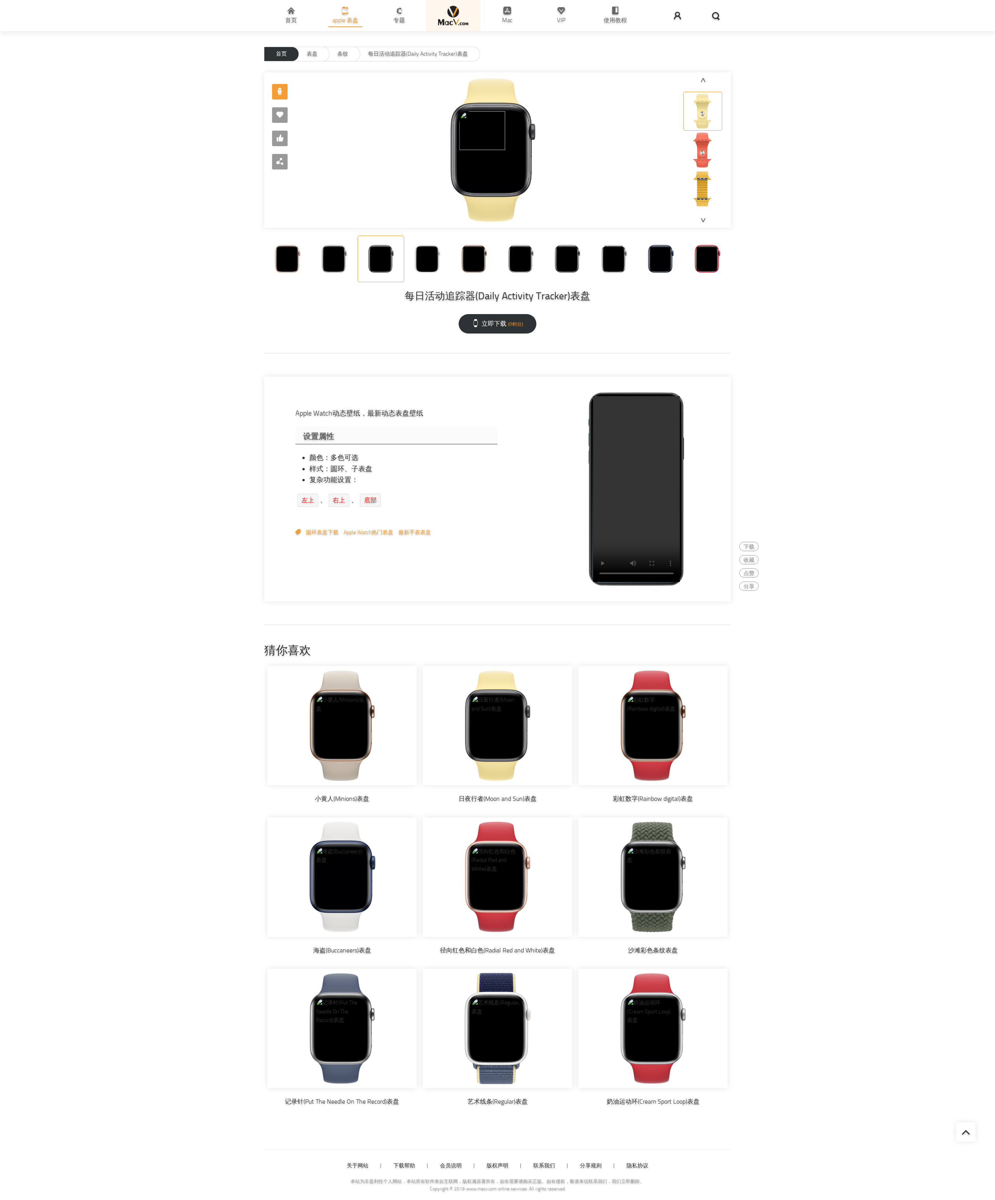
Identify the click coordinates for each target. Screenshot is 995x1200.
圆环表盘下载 (322, 532)
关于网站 (357, 1165)
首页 (281, 54)
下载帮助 (404, 1165)
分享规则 (591, 1165)
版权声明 (497, 1165)
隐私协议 (637, 1165)
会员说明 (451, 1165)
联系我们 (544, 1165)
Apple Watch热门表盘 (368, 532)
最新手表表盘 (414, 532)
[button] (702, 80)
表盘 (312, 54)
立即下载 (502, 323)
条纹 (342, 54)
